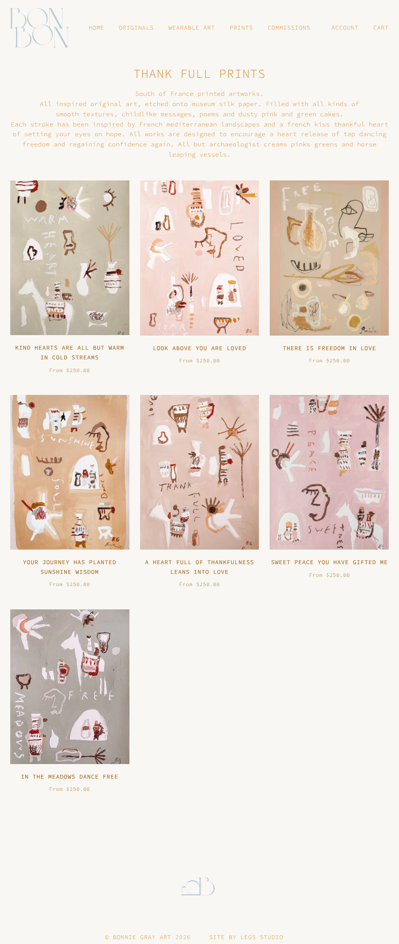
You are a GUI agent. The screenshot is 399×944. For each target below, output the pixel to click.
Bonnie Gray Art (142, 937)
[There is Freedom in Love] (329, 257)
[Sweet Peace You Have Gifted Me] (329, 472)
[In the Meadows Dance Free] (69, 686)
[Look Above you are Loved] (199, 257)
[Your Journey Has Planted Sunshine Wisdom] (69, 472)
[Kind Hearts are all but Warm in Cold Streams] (69, 257)
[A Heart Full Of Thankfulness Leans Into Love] (199, 472)
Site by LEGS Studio (246, 937)
